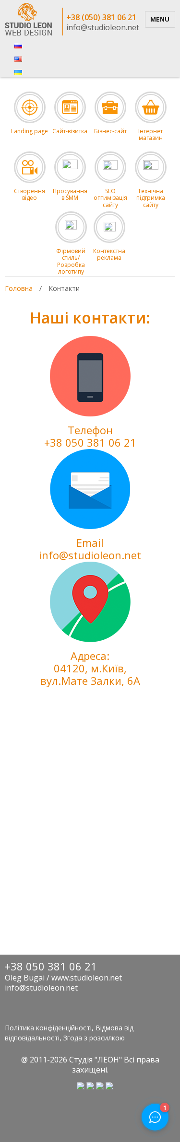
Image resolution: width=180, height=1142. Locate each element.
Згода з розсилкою (94, 1037)
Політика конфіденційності (48, 1027)
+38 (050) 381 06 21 (101, 17)
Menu (160, 19)
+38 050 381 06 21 (90, 442)
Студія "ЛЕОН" (95, 1059)
